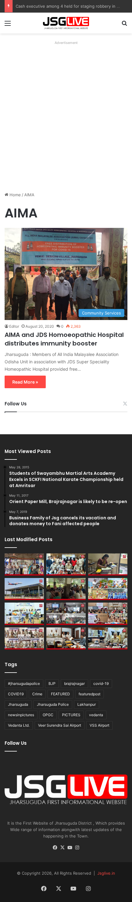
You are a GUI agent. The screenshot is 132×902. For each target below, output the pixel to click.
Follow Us (16, 403)
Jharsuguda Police (53, 704)
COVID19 (16, 694)
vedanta (96, 715)
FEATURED (60, 694)
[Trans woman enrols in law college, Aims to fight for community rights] (107, 564)
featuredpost (89, 694)
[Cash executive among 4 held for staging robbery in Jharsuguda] (66, 564)
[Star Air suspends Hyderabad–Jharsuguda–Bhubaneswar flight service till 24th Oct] (24, 589)
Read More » (25, 382)
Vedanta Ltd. (18, 725)
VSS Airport (99, 725)
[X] (62, 847)
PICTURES (71, 715)
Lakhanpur (86, 704)
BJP (52, 683)
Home (14, 194)
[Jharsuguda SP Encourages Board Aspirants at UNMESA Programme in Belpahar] (107, 614)
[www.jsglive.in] (66, 23)
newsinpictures (21, 715)
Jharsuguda (18, 704)
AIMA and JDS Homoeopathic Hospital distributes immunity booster (64, 339)
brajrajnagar (74, 683)
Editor (14, 326)
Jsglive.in (106, 873)
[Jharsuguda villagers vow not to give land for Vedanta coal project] (66, 589)
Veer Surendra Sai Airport (59, 725)
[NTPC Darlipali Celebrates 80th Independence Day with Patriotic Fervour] (24, 614)
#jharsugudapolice (24, 683)
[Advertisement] (66, 113)
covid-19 (101, 683)
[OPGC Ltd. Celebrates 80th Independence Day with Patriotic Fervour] (107, 589)
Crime (37, 694)
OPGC (48, 715)
